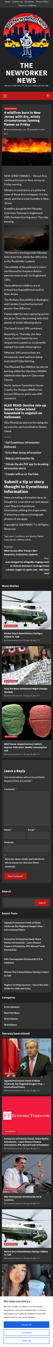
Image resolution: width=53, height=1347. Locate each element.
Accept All (26, 1324)
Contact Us (17, 1)
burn (12, 536)
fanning (32, 536)
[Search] (48, 95)
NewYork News (11, 109)
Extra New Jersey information (23, 452)
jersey (13, 539)
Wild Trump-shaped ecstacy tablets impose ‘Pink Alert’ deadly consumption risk (25, 747)
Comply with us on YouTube (21, 474)
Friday (6, 539)
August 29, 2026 (31, 640)
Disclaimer (29, 1)
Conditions (20, 536)
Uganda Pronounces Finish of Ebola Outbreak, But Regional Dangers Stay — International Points (24, 926)
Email (31, 829)
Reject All (26, 1340)
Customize (27, 1332)
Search (6, 891)
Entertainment (12, 1007)
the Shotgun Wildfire (26, 389)
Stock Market (11, 1018)
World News (10, 1024)
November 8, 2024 (37, 129)
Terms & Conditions (27, 5)
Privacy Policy (42, 1)
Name (8, 829)
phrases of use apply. (16, 518)
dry (27, 536)
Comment (10, 789)
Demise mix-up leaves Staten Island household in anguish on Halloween (25, 411)
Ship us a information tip (20, 458)
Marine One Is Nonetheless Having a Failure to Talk (26, 974)
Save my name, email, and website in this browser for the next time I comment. (24, 862)
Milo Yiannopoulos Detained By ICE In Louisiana (23, 961)
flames (40, 536)
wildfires (20, 539)
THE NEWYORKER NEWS (26, 73)
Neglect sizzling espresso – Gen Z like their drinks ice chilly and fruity (26, 986)
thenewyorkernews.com (16, 129)
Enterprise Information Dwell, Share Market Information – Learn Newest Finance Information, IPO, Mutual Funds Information (24, 944)
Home (7, 1)
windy (28, 539)
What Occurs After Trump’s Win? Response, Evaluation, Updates (21, 550)
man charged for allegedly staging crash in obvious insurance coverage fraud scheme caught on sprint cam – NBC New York (27, 566)
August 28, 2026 (31, 754)
